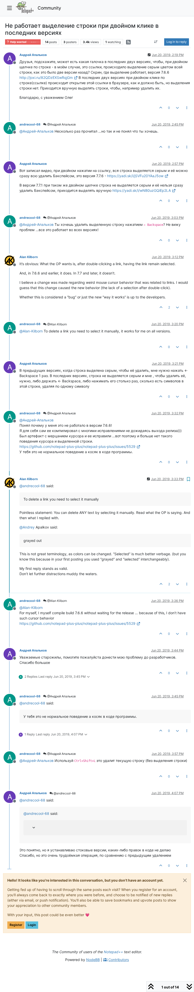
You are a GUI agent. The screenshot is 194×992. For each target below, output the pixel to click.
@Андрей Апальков (61, 124)
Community (49, 8)
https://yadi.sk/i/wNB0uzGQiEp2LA (141, 190)
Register (16, 925)
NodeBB (93, 959)
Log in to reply (176, 42)
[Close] (185, 880)
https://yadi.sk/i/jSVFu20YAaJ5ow (135, 176)
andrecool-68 (29, 124)
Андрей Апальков (33, 55)
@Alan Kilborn (56, 324)
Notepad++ (113, 952)
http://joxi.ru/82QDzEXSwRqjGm (46, 77)
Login (32, 925)
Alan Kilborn (28, 257)
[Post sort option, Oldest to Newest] (156, 41)
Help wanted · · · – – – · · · (24, 42)
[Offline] (11, 260)
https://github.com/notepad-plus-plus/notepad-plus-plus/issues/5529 (77, 446)
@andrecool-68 (64, 793)
